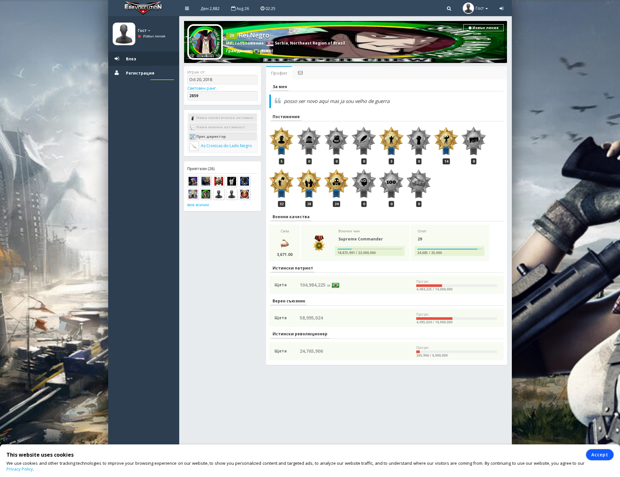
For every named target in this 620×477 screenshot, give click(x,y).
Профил (279, 73)
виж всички (198, 205)
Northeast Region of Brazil (317, 43)
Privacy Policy (19, 469)
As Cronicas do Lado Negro (226, 145)
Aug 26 (242, 8)
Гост (143, 30)
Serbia (281, 43)
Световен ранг (201, 88)
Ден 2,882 (210, 8)
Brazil (266, 51)
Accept (599, 455)
